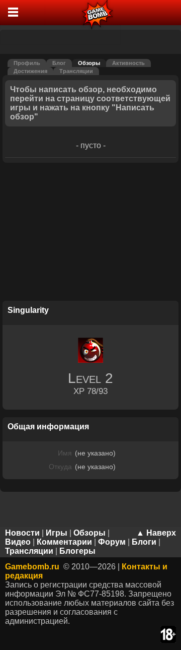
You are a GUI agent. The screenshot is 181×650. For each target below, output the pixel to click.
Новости (22, 533)
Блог (59, 63)
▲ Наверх (156, 533)
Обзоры (89, 63)
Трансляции (76, 71)
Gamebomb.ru (32, 566)
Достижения (30, 71)
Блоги (144, 542)
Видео (18, 542)
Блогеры (77, 551)
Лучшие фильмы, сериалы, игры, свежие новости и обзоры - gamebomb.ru (97, 12)
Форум (112, 542)
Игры (56, 533)
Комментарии (64, 542)
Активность (128, 63)
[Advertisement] (90, 233)
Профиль (27, 63)
